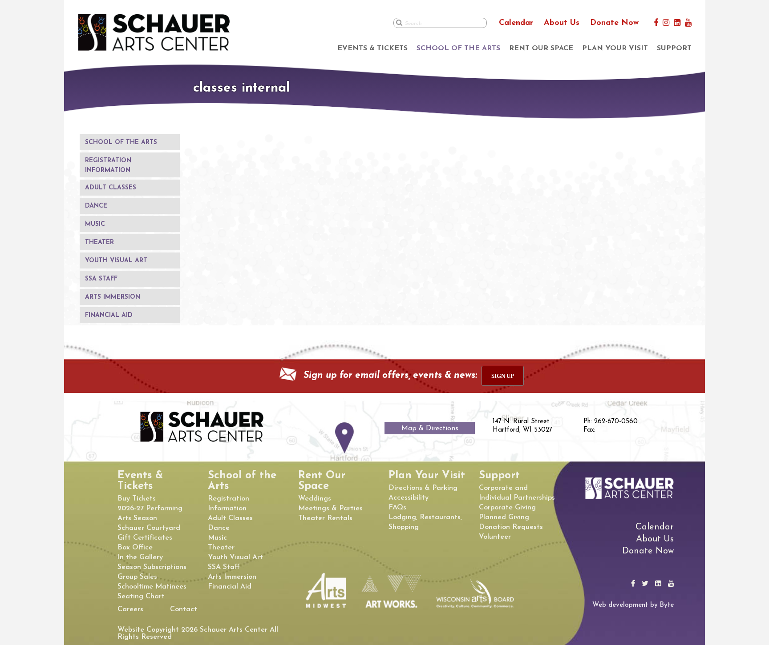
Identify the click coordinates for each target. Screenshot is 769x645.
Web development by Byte (633, 605)
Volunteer (495, 537)
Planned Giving (504, 517)
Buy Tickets (136, 498)
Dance (96, 206)
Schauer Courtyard (148, 528)
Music (95, 224)
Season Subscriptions (151, 567)
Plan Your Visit (615, 48)
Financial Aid (109, 315)
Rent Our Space (541, 48)
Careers (130, 609)
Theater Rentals (325, 518)
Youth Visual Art (116, 260)
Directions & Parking (423, 488)
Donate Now (614, 23)
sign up (502, 376)
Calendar (516, 23)
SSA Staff (101, 279)
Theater (99, 242)
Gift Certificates (144, 537)
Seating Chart (141, 596)
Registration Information (108, 165)
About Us (561, 23)
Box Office (135, 547)
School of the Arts (458, 48)
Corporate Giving (507, 507)
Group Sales (137, 577)
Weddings (314, 498)
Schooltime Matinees (151, 586)
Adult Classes (110, 187)
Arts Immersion (112, 297)
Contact (183, 609)
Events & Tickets (372, 48)
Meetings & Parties (330, 508)
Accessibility (409, 497)
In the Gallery (140, 557)
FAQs (397, 507)
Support (674, 48)
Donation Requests (511, 527)
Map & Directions (429, 428)
